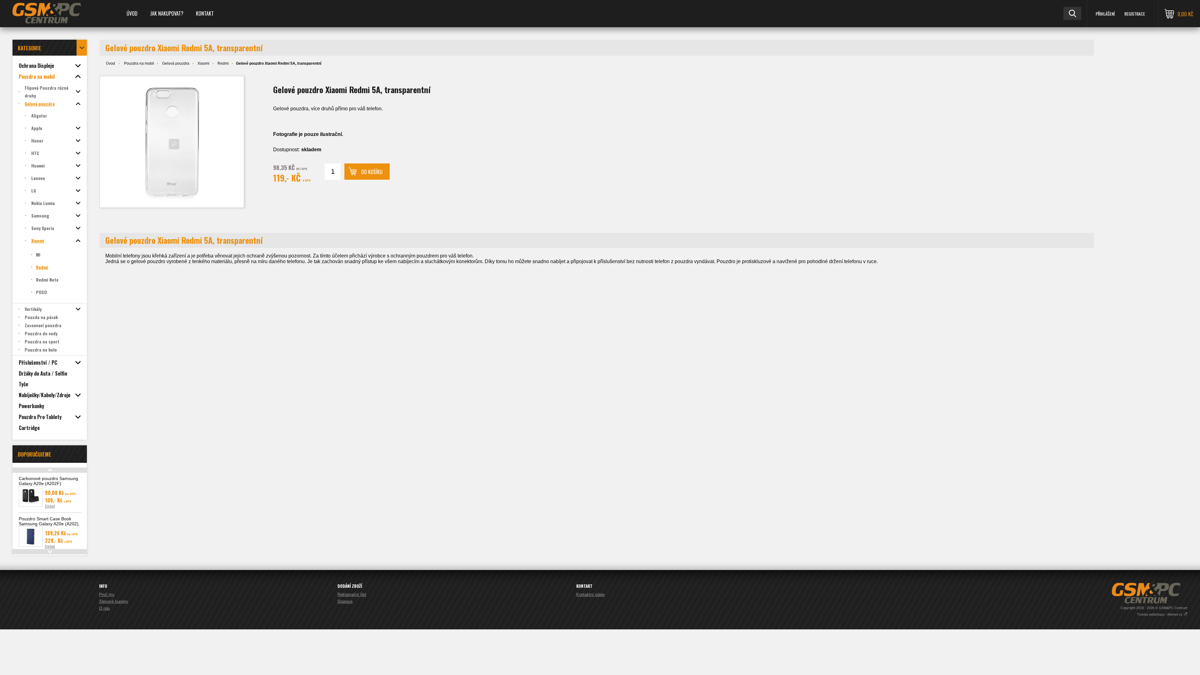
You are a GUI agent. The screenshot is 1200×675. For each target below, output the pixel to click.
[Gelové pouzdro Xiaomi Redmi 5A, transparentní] (172, 142)
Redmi (223, 63)
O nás (104, 608)
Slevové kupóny (113, 601)
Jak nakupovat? (166, 13)
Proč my (106, 594)
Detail (50, 506)
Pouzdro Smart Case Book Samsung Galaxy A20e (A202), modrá (49, 523)
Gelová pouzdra (175, 63)
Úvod (132, 13)
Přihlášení (1105, 13)
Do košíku (371, 172)
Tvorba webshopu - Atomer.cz (1160, 614)
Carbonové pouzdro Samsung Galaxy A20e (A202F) (48, 481)
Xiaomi (203, 63)
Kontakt (205, 13)
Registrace (1134, 13)
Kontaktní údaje (590, 594)
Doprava (345, 601)
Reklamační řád (352, 594)
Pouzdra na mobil (139, 63)
